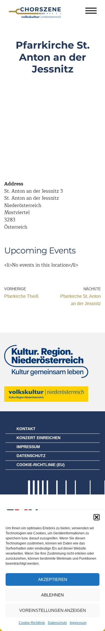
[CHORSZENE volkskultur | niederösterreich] (35, 11)
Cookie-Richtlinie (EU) (41, 464)
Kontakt (26, 428)
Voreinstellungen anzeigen (52, 610)
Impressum (78, 623)
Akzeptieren (52, 579)
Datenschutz (57, 623)
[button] (96, 517)
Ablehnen (52, 595)
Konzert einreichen (38, 437)
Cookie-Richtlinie (32, 623)
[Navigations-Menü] (91, 11)
